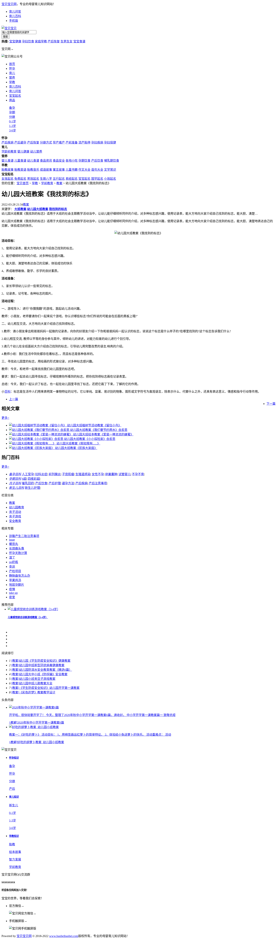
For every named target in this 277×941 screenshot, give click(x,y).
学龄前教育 (9, 151)
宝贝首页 (23, 183)
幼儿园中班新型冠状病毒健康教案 (41, 665)
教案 (59, 183)
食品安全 (59, 160)
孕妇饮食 (28, 41)
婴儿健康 (23, 151)
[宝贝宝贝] (9, 28)
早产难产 (59, 142)
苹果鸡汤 (15, 580)
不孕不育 (138, 474)
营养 (12, 77)
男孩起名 (33, 178)
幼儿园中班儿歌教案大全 (35, 683)
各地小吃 (72, 160)
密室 (12, 597)
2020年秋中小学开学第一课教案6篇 (40, 722)
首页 (12, 64)
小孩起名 (110, 178)
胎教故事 (8, 169)
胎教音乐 (33, 169)
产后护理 (55, 483)
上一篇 (13, 399)
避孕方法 (68, 483)
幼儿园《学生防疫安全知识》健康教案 (44, 660)
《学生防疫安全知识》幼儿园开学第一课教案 (49, 687)
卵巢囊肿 (111, 474)
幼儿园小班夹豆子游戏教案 (37, 678)
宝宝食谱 (79, 41)
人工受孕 (28, 474)
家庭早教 (41, 41)
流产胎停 (84, 142)
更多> (5, 417)
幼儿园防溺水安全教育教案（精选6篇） (45, 669)
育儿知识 (14, 796)
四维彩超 (34, 478)
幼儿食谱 (33, 160)
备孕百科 (15, 474)
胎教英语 (20, 169)
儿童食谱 (20, 160)
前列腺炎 (55, 474)
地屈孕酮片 (16, 584)
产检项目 (15, 571)
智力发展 (15, 859)
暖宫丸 (13, 544)
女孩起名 (8, 178)
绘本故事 (15, 852)
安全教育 (15, 521)
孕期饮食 (84, 160)
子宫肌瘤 (68, 474)
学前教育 (47, 183)
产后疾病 (8, 142)
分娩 (12, 116)
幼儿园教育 (16, 507)
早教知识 (14, 836)
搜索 (5, 36)
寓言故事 (59, 169)
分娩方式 (46, 142)
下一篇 (270, 403)
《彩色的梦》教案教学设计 (37, 692)
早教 (35, 183)
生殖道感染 (82, 474)
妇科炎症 (41, 474)
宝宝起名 (15, 95)
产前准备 (72, 142)
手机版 (13, 20)
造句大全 (97, 169)
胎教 (12, 844)
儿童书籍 (72, 169)
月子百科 (15, 483)
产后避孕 (20, 142)
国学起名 (97, 178)
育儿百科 (15, 16)
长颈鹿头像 (16, 548)
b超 (24, 478)
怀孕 (12, 68)
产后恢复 (54, 41)
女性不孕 (98, 474)
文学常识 (110, 169)
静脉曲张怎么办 (19, 575)
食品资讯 (46, 160)
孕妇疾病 (97, 142)
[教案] (15, 660)
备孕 (12, 107)
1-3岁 (12, 125)
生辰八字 (46, 178)
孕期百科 (15, 478)
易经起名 (72, 178)
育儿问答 (15, 11)
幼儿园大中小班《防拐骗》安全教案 (43, 674)
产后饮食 (97, 160)
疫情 (12, 589)
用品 (12, 100)
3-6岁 (12, 130)
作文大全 (84, 169)
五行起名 (59, 178)
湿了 (12, 557)
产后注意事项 (98, 483)
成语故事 (46, 169)
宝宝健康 (15, 41)
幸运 (12, 566)
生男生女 (66, 41)
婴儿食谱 (8, 160)
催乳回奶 (28, 483)
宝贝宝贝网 (9, 4)
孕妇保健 (110, 142)
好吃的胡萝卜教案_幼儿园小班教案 (40, 742)
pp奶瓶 (13, 562)
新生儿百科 (16, 487)
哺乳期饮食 (111, 160)
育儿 (12, 73)
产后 (12, 788)
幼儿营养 (36, 151)
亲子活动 (15, 511)
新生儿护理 (32, 487)
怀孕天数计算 (18, 553)
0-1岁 (12, 121)
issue (12, 539)
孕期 (12, 112)
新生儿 (13, 805)
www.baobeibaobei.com (63, 936)
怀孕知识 (14, 757)
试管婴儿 (125, 474)
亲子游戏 (15, 516)
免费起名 (20, 178)
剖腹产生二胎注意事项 (24, 536)
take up (13, 592)
